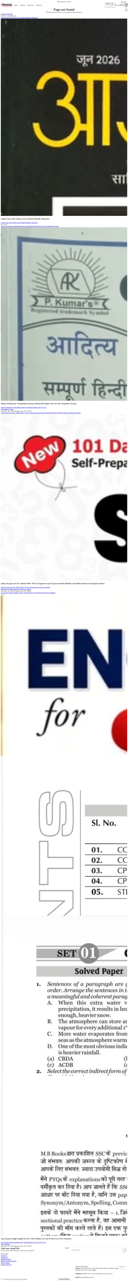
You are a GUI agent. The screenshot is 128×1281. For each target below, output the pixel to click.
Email (67, 1248)
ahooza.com (10, 1279)
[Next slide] (3, 595)
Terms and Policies (64, 1279)
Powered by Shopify (20, 1279)
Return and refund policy (9, 1261)
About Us (4, 1256)
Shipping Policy (6, 1259)
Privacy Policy (5, 1263)
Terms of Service (6, 1265)
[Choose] (126, 1278)
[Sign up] (124, 1250)
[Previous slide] (1, 595)
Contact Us (4, 1257)
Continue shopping (7, 14)
